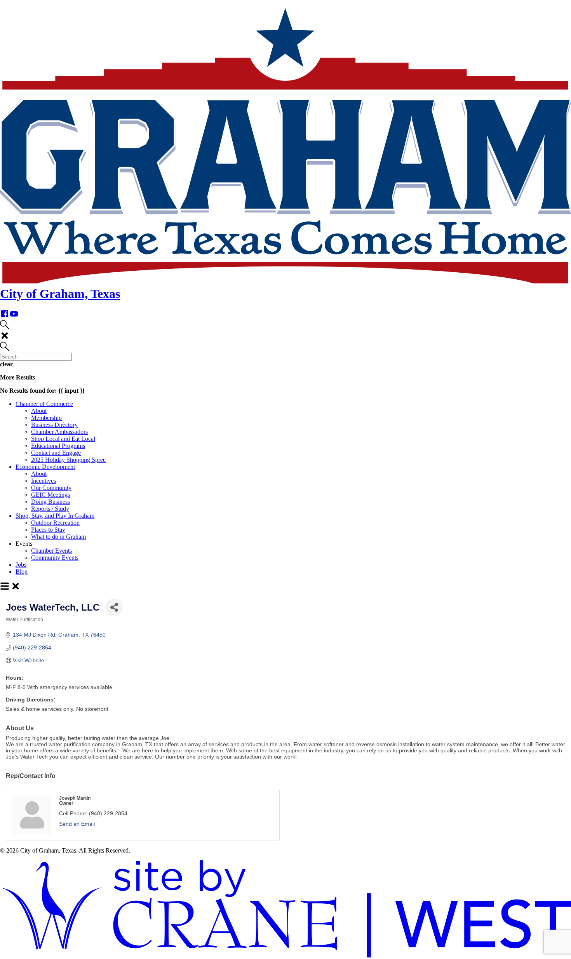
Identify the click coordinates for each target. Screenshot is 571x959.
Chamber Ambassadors (59, 431)
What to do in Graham (58, 536)
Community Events (54, 557)
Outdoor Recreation (55, 522)
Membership (46, 417)
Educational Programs (58, 445)
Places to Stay (48, 529)
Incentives (43, 480)
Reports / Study (50, 508)
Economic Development (45, 466)
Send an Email (77, 824)
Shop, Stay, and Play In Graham (55, 515)
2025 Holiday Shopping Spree (68, 459)
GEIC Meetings (50, 494)
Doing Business (50, 501)
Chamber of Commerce (44, 403)
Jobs (21, 564)
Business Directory (54, 424)
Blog (22, 571)
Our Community (51, 487)
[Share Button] (114, 607)
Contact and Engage (56, 452)
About (39, 410)
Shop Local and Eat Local (63, 438)
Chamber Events (51, 550)
